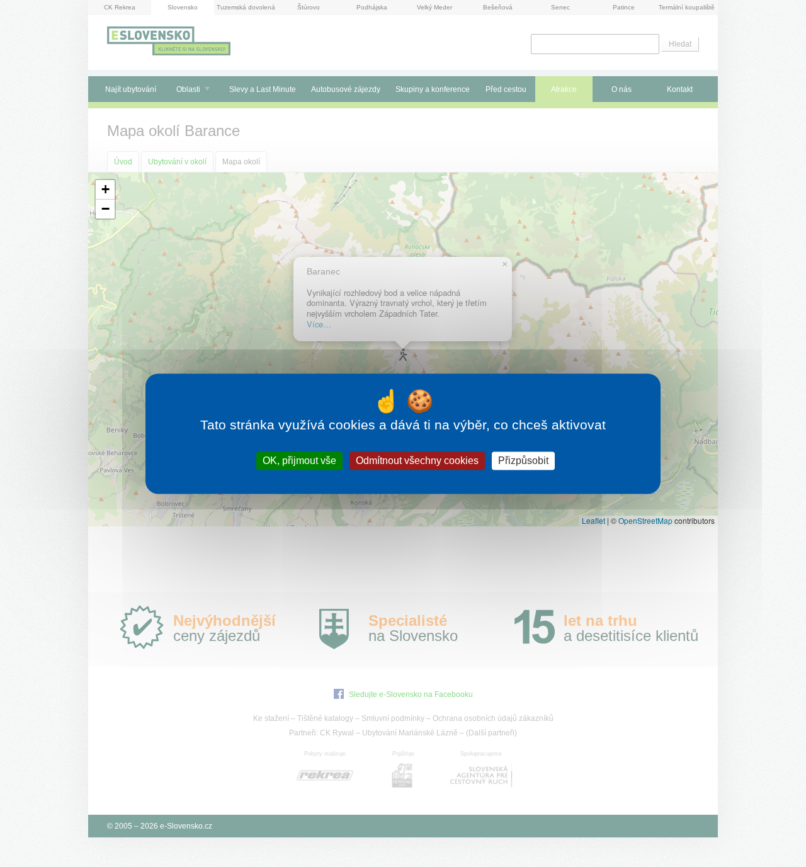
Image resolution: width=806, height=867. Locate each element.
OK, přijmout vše (299, 460)
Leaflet (593, 520)
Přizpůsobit (523, 460)
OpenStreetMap (645, 520)
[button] (105, 190)
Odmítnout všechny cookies (417, 460)
